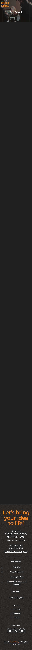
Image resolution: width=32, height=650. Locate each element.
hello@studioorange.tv (16, 552)
